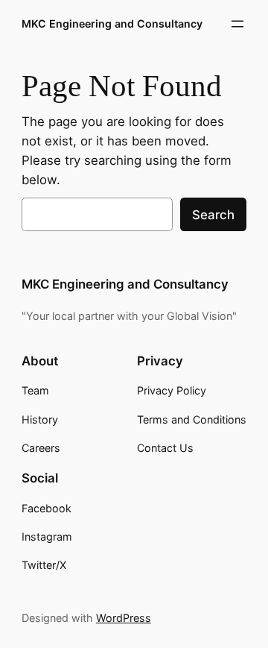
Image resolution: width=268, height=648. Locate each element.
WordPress (123, 617)
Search (213, 214)
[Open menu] (237, 24)
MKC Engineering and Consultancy (112, 23)
